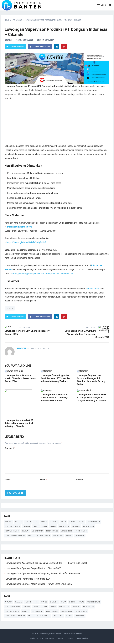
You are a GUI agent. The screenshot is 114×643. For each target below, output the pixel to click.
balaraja (18, 522)
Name (8, 480)
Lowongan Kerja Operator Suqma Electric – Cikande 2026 (33, 568)
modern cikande (43, 536)
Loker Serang (81, 531)
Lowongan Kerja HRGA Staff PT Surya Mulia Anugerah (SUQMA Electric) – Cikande (91, 397)
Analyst (8, 522)
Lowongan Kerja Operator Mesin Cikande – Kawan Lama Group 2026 (20, 378)
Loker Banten (37, 531)
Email (43, 480)
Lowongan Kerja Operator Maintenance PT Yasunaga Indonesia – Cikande (55, 397)
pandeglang (58, 536)
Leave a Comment (45, 40)
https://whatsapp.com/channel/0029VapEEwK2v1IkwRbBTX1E (42, 273)
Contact (61, 638)
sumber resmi (92, 288)
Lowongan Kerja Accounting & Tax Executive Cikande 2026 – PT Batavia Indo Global (46, 563)
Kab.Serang (17, 20)
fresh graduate (93, 522)
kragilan (25, 531)
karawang (76, 526)
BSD (36, 522)
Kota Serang (88, 526)
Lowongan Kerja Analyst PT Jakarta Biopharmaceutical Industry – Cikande (19, 423)
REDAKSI (8, 40)
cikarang (54, 522)
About (70, 638)
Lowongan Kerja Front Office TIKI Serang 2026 (28, 578)
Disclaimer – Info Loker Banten (42, 638)
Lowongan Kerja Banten (15, 536)
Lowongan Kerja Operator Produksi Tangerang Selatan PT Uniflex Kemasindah (43, 573)
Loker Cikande (52, 531)
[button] (101, 5)
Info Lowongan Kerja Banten (50, 633)
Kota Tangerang (12, 531)
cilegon (72, 522)
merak (31, 536)
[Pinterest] (64, 46)
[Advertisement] (57, 123)
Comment (10, 448)
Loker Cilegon (66, 531)
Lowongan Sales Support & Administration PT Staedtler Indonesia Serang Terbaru (55, 378)
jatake (44, 526)
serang (69, 536)
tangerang (79, 536)
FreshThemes (76, 633)
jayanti (53, 526)
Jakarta (26, 526)
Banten (28, 522)
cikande (10, 308)
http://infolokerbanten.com (38, 348)
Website (79, 480)
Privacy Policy (82, 638)
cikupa (63, 522)
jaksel (36, 526)
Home (7, 20)
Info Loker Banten (12, 526)
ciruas (81, 522)
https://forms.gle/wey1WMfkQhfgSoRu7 (26, 242)
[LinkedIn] (56, 46)
